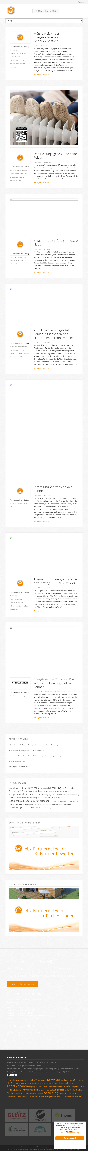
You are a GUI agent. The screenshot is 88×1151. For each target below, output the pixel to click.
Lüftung (12, 264)
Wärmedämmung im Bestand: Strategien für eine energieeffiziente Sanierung (33, 745)
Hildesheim (41, 798)
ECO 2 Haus (13, 257)
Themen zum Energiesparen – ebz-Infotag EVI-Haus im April (55, 581)
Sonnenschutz (20, 264)
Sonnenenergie (15, 807)
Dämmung (13, 50)
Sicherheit (35, 804)
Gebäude (23, 60)
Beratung (45, 788)
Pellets (52, 801)
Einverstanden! (70, 1138)
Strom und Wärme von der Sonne (53, 489)
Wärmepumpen (24, 507)
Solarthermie (14, 507)
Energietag (47, 795)
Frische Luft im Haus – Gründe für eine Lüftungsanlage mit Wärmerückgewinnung (35, 756)
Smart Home (55, 805)
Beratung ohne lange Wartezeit (18, 767)
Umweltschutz (14, 357)
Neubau (45, 800)
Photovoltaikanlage (60, 801)
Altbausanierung (20, 788)
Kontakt (31, 1147)
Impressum (48, 1147)
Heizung (12, 63)
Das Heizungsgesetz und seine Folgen (56, 156)
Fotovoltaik (13, 260)
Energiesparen (14, 60)
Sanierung (13, 67)
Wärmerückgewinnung (44, 808)
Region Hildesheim (16, 353)
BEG (40, 788)
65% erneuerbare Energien (18, 170)
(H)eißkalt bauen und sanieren (72, 1072)
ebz (63, 788)
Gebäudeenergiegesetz (17, 177)
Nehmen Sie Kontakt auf (22, 984)
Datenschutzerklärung (70, 1133)
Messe (20, 801)
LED (62, 798)
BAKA (36, 788)
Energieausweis (33, 791)
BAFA (30, 788)
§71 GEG (18, 180)
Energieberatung (23, 347)
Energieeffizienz (15, 57)
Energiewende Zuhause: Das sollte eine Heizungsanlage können (54, 683)
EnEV (53, 795)
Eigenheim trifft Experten (18, 53)
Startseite (24, 1147)
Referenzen (39, 1147)
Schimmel (27, 804)
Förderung (23, 174)
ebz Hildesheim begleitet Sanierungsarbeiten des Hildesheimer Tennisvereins (54, 334)
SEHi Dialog (32, 1072)
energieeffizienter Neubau (62, 791)
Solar (25, 503)
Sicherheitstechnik (45, 805)
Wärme (22, 357)
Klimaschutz (54, 797)
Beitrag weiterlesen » (41, 74)
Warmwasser (14, 609)
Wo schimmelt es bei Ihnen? (18, 761)
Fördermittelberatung (72, 795)
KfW (47, 797)
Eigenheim (70, 788)
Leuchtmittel (67, 798)
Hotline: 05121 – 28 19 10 (78, 2)
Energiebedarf (14, 174)
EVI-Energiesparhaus (16, 599)
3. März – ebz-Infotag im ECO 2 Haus (56, 242)
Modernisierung (21, 63)
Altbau (11, 788)
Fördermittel (22, 257)
